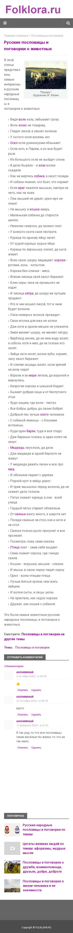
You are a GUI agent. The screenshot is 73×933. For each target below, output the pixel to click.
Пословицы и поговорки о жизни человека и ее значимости (43, 885)
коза (42, 165)
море (32, 375)
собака (39, 176)
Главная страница (16, 35)
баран (31, 431)
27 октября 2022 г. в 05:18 (32, 700)
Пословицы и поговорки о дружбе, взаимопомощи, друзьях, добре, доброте (43, 866)
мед (11, 469)
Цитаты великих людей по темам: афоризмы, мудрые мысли (44, 848)
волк (22, 119)
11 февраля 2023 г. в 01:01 (32, 725)
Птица (14, 547)
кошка (35, 209)
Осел (14, 143)
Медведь (17, 448)
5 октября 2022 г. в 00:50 (31, 676)
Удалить (36, 690)
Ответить (22, 690)
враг (21, 188)
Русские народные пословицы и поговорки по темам (44, 829)
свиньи (20, 514)
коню (22, 125)
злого (44, 414)
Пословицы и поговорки (47, 35)
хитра (29, 293)
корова (59, 260)
